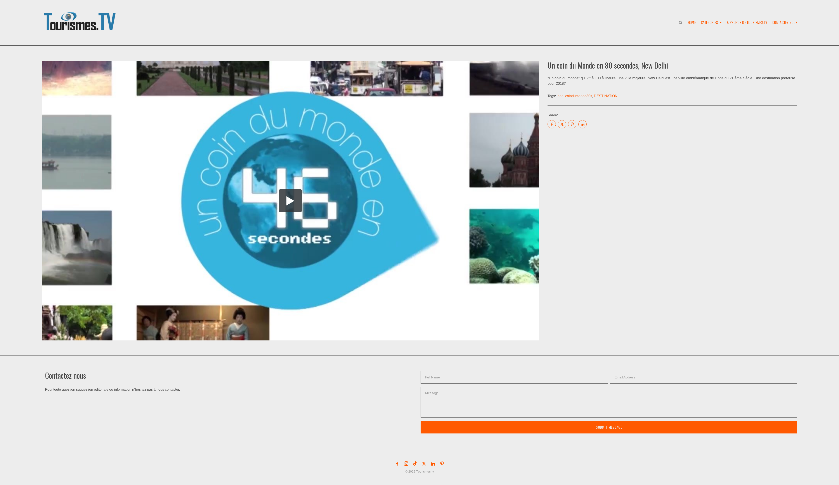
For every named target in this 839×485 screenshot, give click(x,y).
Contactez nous (784, 22)
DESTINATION (605, 96)
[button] (81, 16)
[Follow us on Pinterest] (442, 463)
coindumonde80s (578, 96)
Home (692, 22)
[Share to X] (562, 124)
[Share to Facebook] (552, 124)
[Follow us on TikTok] (415, 463)
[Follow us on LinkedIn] (433, 463)
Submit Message (609, 427)
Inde (560, 96)
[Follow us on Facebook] (397, 463)
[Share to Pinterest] (572, 124)
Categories (709, 22)
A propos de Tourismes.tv (747, 22)
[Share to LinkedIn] (582, 124)
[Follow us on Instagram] (406, 463)
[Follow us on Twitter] (424, 463)
